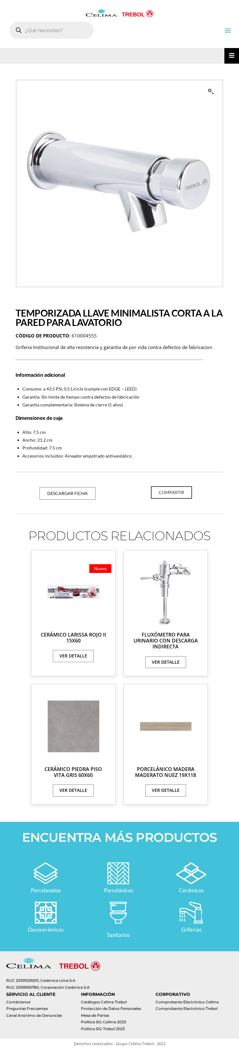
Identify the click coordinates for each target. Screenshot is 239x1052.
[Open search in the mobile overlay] (51, 30)
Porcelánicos (118, 890)
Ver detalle (73, 656)
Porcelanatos (46, 890)
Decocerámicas (45, 929)
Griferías (191, 929)
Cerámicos (191, 890)
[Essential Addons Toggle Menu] (231, 56)
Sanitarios (118, 935)
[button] (228, 30)
